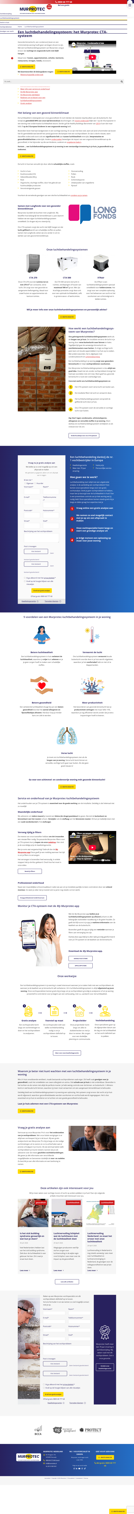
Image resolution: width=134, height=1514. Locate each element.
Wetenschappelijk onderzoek (31, 75)
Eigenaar (30, 483)
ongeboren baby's (74, 142)
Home (20, 27)
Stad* (45, 521)
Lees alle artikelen (67, 1282)
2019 (98, 123)
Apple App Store (80, 966)
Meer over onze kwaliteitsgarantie (67, 1053)
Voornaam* (28, 487)
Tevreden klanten (51, 601)
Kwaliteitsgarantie (29, 601)
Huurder (40, 483)
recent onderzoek (82, 121)
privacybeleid (49, 578)
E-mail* (27, 497)
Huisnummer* (48, 510)
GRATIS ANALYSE (106, 1457)
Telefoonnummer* (49, 498)
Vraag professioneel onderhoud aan (32, 898)
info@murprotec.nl (51, 1463)
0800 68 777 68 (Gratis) (53, 1460)
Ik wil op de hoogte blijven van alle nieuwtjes (39, 582)
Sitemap (86, 1478)
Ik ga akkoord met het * (41, 578)
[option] (29, 1349)
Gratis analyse (27, 67)
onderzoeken (56, 139)
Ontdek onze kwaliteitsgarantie (105, 1367)
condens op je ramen (79, 195)
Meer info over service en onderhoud (35, 89)
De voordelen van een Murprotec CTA (35, 86)
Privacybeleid (71, 1478)
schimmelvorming (93, 357)
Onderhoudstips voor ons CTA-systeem (84, 436)
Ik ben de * (28, 480)
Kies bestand (36, 551)
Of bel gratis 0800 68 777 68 (41, 596)
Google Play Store (81, 958)
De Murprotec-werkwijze (30, 95)
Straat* (27, 521)
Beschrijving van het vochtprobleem (38, 531)
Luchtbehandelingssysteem (34, 27)
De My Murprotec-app (29, 92)
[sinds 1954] (32, 10)
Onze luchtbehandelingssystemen (33, 77)
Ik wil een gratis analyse (42, 591)
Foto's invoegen (30, 546)
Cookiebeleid (79, 1478)
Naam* (46, 487)
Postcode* (28, 510)
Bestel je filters (30, 871)
